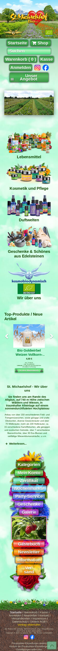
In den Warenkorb (29, 370)
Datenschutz (20, 621)
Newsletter (30, 615)
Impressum (39, 618)
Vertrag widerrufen (29, 624)
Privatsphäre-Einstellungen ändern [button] (29, 643)
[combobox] (29, 51)
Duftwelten (29, 220)
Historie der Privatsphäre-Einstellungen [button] (29, 646)
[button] (12, 78)
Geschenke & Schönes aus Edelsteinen (29, 253)
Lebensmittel (29, 157)
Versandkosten (30, 364)
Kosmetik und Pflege (29, 188)
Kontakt (44, 615)
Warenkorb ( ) (20, 59)
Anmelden (20, 67)
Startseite (16, 612)
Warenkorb (31, 612)
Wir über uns (29, 298)
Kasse (44, 612)
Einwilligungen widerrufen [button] (29, 649)
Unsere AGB (38, 621)
